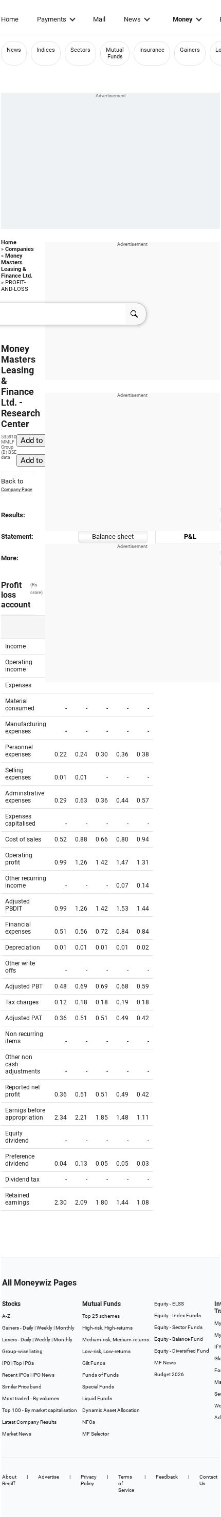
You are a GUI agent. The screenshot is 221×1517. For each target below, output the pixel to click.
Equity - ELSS (169, 1303)
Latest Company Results (29, 1422)
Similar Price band (22, 1386)
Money (183, 19)
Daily (28, 1327)
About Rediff (9, 1480)
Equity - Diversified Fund (181, 1350)
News (132, 19)
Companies (19, 249)
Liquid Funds (97, 1398)
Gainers (190, 50)
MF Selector (95, 1433)
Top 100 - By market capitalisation (39, 1410)
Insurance (151, 50)
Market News (16, 1433)
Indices (45, 50)
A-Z (6, 1316)
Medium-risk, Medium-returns (115, 1339)
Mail (99, 19)
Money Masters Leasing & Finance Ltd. (16, 265)
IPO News (43, 1375)
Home (10, 19)
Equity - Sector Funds (178, 1327)
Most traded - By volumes (30, 1398)
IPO (6, 1363)
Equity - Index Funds (177, 1315)
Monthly (65, 1327)
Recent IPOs (15, 1375)
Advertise (48, 1476)
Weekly (44, 1327)
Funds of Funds (100, 1375)
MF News (165, 1362)
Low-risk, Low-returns (106, 1351)
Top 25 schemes (101, 1316)
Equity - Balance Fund (178, 1339)
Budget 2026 (169, 1374)
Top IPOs (23, 1363)
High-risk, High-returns (107, 1327)
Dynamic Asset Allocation (111, 1410)
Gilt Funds (93, 1363)
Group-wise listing (22, 1351)
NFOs (88, 1422)
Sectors (80, 50)
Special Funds (98, 1386)
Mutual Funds (115, 53)
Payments (51, 19)
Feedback (167, 1476)
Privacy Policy (89, 1480)
